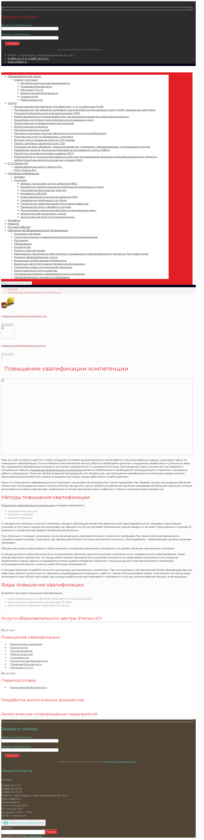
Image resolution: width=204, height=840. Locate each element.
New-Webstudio (33, 835)
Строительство (19, 657)
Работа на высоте (21, 654)
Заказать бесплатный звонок (19, 2)
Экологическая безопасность (29, 660)
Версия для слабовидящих (26, 822)
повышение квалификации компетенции (56, 469)
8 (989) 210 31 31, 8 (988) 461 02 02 (28, 58)
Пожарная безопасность (26, 664)
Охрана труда (19, 647)
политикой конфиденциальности (119, 49)
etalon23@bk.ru (17, 61)
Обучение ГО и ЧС (21, 667)
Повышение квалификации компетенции (34, 292)
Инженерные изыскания (26, 644)
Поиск (6, 827)
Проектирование (21, 650)
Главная (13, 288)
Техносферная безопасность (28, 687)
